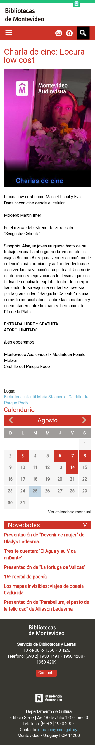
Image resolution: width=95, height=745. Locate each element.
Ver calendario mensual (69, 511)
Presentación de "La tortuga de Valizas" (45, 567)
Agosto (47, 420)
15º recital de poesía (25, 576)
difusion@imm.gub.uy (57, 729)
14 (72, 467)
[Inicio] (24, 14)
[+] (85, 525)
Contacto (46, 672)
